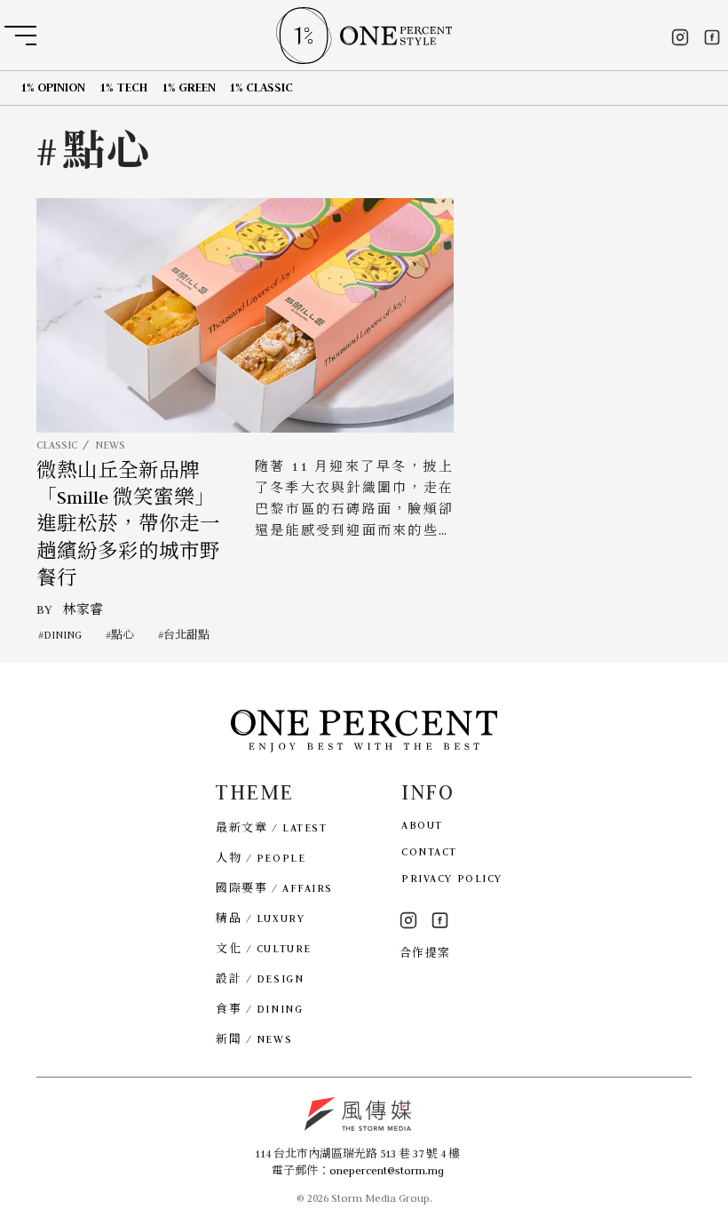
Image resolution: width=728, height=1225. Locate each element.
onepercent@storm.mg (386, 1170)
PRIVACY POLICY (451, 878)
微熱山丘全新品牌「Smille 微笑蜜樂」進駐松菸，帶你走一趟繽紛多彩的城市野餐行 (128, 525)
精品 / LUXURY (260, 918)
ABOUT (422, 824)
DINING (63, 634)
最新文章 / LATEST (271, 827)
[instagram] (680, 37)
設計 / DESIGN (260, 978)
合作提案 (425, 952)
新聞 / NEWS (254, 1039)
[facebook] (712, 37)
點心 (122, 634)
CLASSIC (56, 444)
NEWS (110, 444)
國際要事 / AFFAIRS (274, 888)
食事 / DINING (259, 1008)
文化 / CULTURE (264, 948)
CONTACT (429, 851)
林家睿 (83, 609)
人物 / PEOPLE (260, 857)
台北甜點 (186, 634)
